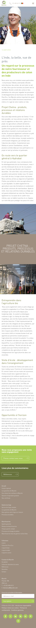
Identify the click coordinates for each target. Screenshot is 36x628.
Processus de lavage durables (10, 531)
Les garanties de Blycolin (9, 491)
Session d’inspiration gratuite (10, 495)
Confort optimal (6, 488)
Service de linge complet (9, 507)
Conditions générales (17, 610)
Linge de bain (6, 548)
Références (7, 474)
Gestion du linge (6, 505)
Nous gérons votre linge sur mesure (12, 512)
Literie (3, 543)
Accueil (4, 486)
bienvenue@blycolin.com (10, 588)
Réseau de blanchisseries (9, 526)
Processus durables (7, 514)
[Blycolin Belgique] (4, 3)
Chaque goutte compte (8, 529)
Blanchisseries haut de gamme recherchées (15, 533)
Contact (4, 572)
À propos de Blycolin (8, 559)
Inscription (7, 601)
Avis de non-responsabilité (23, 605)
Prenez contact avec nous (13, 458)
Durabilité (5, 562)
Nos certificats (6, 498)
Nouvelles (5, 569)
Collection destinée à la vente (10, 564)
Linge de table (6, 550)
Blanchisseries (6, 521)
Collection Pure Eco (7, 545)
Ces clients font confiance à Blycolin (12, 493)
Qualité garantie (6, 524)
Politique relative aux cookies (10, 608)
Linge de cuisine (6, 552)
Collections (5, 540)
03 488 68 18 (16, 3)
